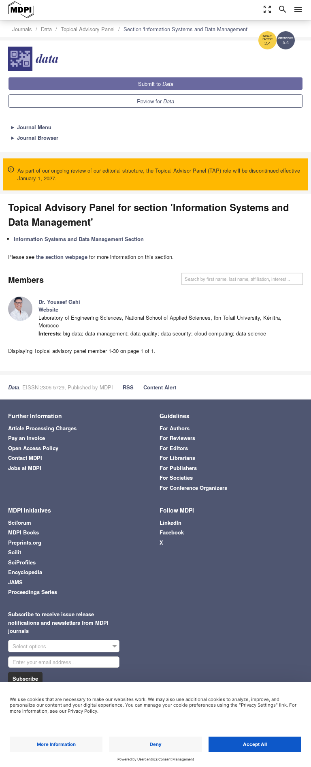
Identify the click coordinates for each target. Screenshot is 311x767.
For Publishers (178, 468)
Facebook (172, 532)
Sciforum (19, 522)
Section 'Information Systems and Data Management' (186, 29)
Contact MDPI (25, 457)
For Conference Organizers (193, 487)
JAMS (15, 582)
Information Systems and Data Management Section (79, 239)
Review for (155, 101)
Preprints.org (24, 542)
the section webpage (61, 257)
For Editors (174, 448)
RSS (128, 387)
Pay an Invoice (26, 438)
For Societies (176, 477)
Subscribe (25, 678)
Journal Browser (34, 137)
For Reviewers (177, 438)
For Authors (175, 428)
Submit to (155, 84)
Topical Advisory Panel (88, 29)
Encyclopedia (25, 572)
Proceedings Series (32, 592)
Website (48, 309)
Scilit (14, 552)
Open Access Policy (33, 448)
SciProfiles (22, 562)
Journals (22, 29)
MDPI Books (23, 532)
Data (46, 29)
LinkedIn (170, 522)
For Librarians (177, 457)
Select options (29, 646)
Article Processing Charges (42, 428)
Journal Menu (30, 127)
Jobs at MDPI (24, 468)
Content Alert (159, 387)
